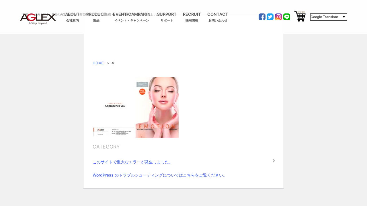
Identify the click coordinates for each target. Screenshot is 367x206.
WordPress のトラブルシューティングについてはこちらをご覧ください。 (160, 175)
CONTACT (217, 17)
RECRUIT (192, 17)
